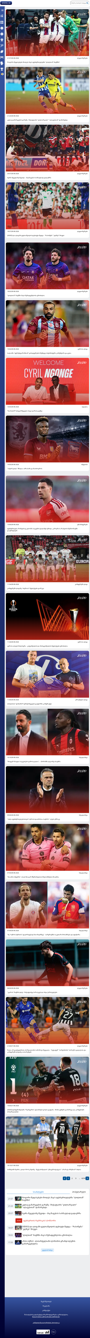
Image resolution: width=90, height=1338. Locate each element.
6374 (83, 1178)
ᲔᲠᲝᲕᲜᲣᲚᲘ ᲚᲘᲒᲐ (81, 699)
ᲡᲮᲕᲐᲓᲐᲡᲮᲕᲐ (83, 757)
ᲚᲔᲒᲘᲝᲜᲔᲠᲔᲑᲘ (82, 58)
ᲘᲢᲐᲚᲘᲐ (85, 407)
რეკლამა (46, 1306)
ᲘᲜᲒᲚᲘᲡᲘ (84, 464)
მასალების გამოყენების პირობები (46, 1317)
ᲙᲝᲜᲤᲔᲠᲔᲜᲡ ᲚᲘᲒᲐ (81, 584)
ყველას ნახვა (47, 1250)
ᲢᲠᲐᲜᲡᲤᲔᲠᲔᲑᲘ (82, 524)
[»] (87, 1178)
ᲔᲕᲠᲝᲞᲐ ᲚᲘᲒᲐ (83, 349)
